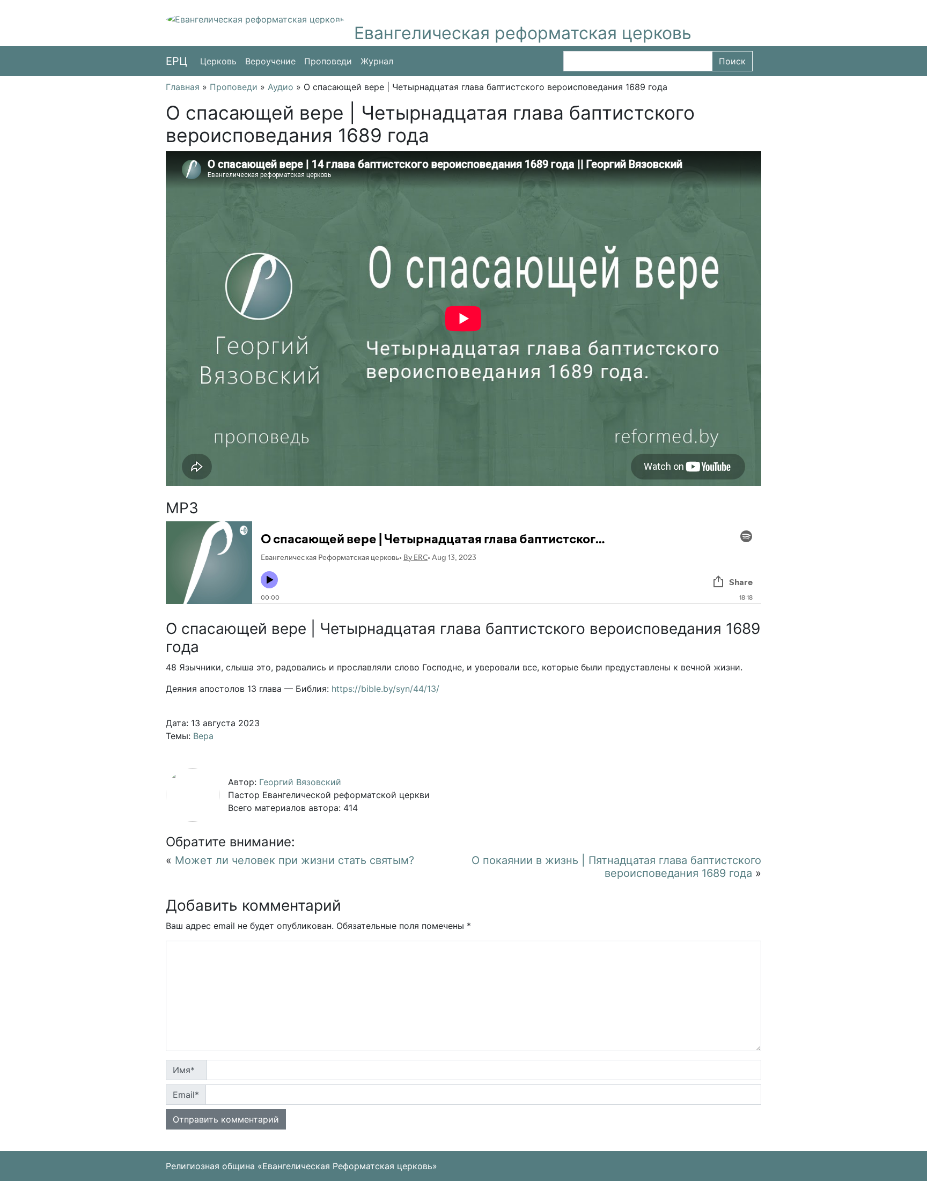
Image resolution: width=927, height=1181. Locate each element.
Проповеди (328, 61)
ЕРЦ (176, 61)
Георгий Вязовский (300, 782)
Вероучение (270, 61)
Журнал (376, 61)
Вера (203, 735)
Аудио (280, 87)
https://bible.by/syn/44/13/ (385, 688)
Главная (183, 87)
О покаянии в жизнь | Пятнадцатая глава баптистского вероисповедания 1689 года (616, 867)
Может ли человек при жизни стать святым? (294, 860)
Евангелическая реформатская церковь (522, 33)
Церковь (218, 61)
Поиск (732, 61)
